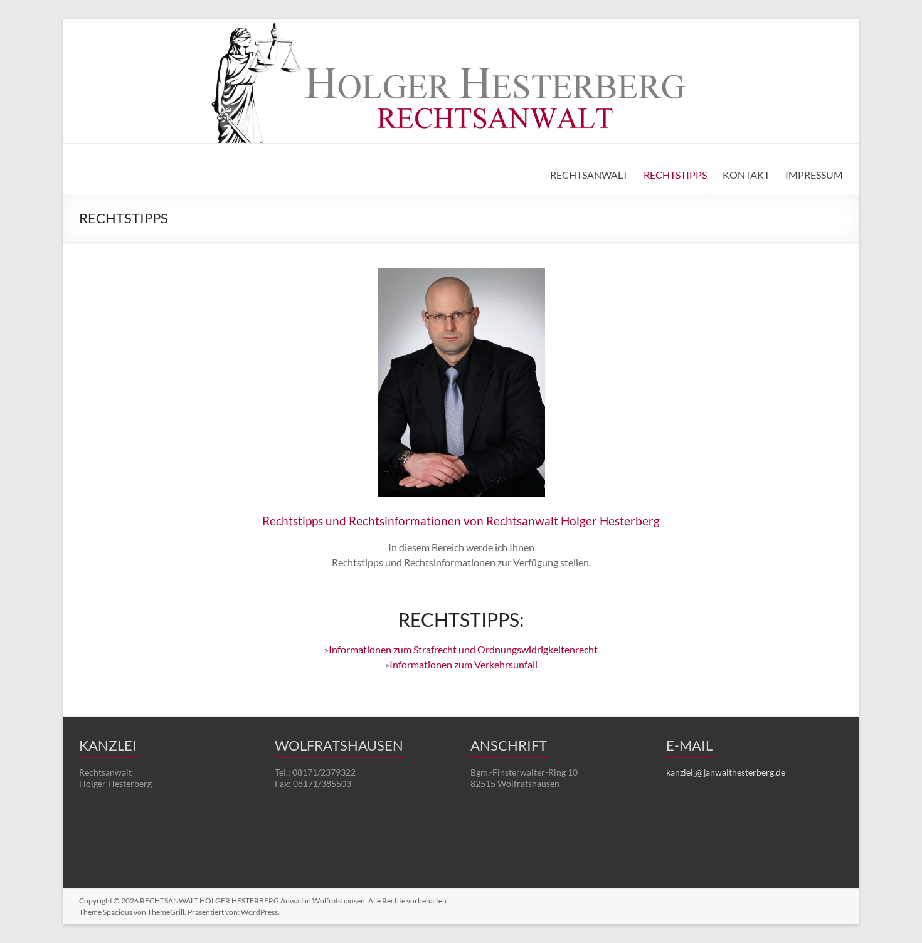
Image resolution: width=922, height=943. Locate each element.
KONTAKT (746, 175)
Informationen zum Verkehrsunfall (463, 664)
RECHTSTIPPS (675, 175)
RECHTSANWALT (589, 175)
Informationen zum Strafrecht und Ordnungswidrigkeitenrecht (463, 649)
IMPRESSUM (814, 175)
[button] (27, 915)
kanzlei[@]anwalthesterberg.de (725, 772)
